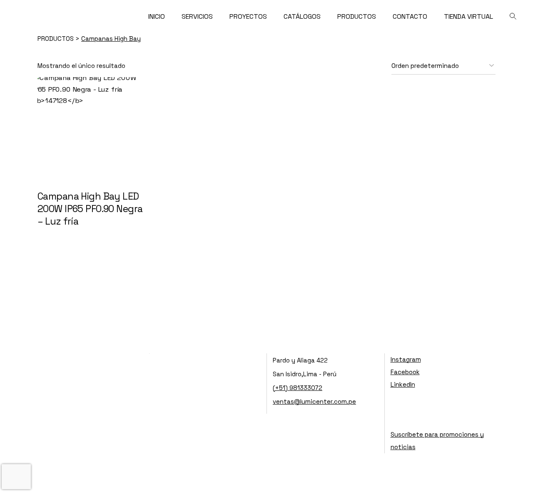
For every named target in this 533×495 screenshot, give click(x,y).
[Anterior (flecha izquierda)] (14, 247)
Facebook (405, 372)
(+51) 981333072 (297, 388)
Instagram (406, 359)
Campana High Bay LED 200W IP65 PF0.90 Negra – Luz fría (89, 209)
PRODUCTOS (56, 38)
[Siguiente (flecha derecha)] (518, 247)
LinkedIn (403, 384)
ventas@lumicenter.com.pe (314, 401)
